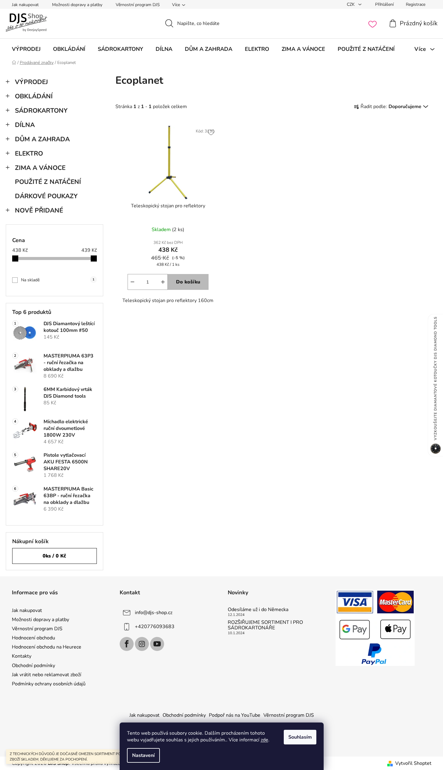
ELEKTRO (29, 153)
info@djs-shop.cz (153, 612)
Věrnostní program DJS (138, 5)
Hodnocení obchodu (33, 638)
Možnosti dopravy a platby (77, 5)
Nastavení (143, 755)
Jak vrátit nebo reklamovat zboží (46, 674)
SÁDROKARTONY (41, 110)
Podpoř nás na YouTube (234, 715)
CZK (351, 4)
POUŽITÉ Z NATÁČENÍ (48, 182)
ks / (54, 556)
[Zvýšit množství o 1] (162, 282)
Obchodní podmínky (33, 665)
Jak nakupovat (25, 5)
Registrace (415, 4)
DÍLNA (25, 125)
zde (264, 740)
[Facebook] (127, 644)
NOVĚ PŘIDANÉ (39, 210)
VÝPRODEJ (31, 82)
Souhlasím (300, 737)
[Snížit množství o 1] (132, 282)
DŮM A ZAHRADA (42, 139)
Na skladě (57, 280)
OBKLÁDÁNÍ (34, 96)
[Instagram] (142, 644)
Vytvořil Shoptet (413, 763)
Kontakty (21, 656)
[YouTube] (157, 644)
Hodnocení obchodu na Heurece (46, 647)
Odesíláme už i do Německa (258, 610)
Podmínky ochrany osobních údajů (49, 683)
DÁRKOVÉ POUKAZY (46, 196)
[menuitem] (26, 49)
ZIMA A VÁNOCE (40, 167)
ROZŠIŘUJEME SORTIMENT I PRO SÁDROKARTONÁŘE (265, 625)
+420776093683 (154, 626)
